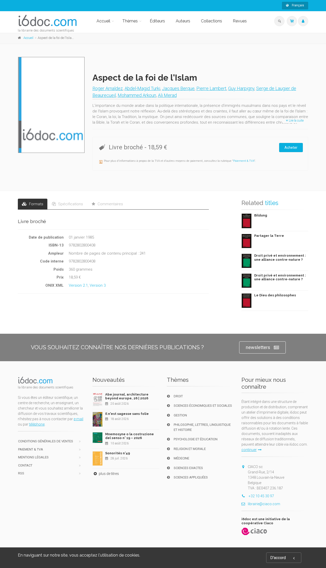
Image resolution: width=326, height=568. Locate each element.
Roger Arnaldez (107, 88)
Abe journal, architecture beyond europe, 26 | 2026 (126, 396)
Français (297, 5)
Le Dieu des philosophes (275, 295)
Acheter (290, 147)
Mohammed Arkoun (137, 95)
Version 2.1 (78, 285)
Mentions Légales (33, 457)
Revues (240, 21)
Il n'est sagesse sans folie (127, 414)
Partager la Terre (269, 236)
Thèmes (130, 21)
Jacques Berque (178, 88)
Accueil (103, 21)
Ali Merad (167, 95)
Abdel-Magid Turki (142, 88)
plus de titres (108, 474)
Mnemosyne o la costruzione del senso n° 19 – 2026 (129, 436)
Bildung (260, 215)
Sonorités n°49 (117, 453)
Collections (211, 21)
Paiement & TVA (243, 161)
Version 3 (98, 285)
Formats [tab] (35, 204)
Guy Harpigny (241, 88)
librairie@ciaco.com (264, 504)
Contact (25, 465)
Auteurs (183, 21)
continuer (249, 450)
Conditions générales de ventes (45, 441)
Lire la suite (296, 120)
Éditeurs (157, 21)
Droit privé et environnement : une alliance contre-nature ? (280, 257)
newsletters (258, 347)
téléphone (37, 424)
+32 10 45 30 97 (261, 496)
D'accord (278, 557)
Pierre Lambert (211, 88)
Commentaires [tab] (110, 204)
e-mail (78, 419)
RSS (21, 473)
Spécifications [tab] (70, 204)
